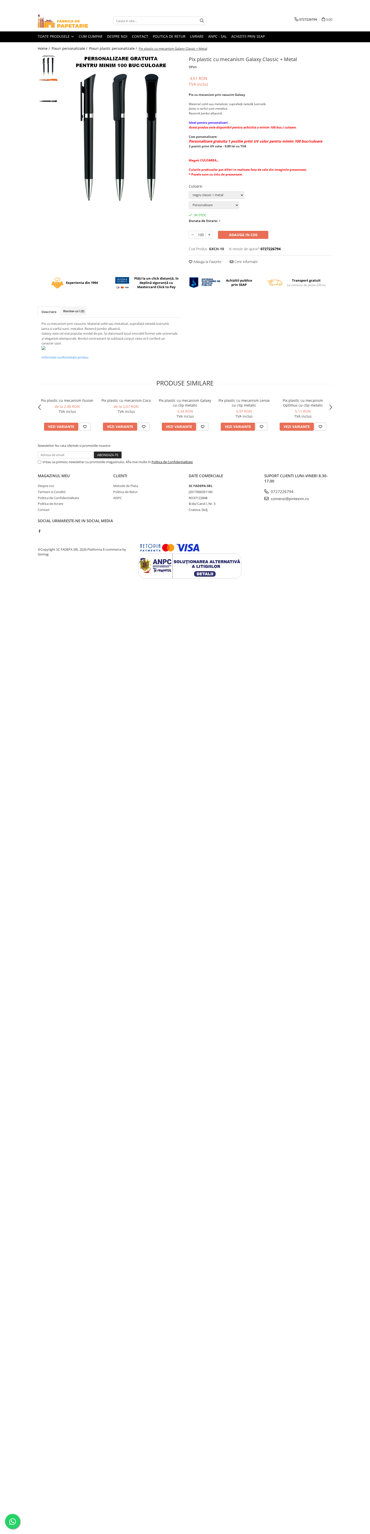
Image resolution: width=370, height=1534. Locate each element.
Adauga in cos (243, 234)
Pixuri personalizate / (70, 48)
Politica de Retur (125, 492)
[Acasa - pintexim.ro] (63, 21)
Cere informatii (245, 261)
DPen (193, 67)
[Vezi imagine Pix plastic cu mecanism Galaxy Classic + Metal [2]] (48, 101)
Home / (44, 48)
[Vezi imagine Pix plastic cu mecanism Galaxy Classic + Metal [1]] (48, 79)
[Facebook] (39, 531)
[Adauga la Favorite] (85, 427)
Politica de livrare (50, 503)
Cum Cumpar (90, 36)
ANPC (117, 498)
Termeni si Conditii (51, 492)
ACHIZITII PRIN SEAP (248, 36)
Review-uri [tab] (73, 311)
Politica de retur (169, 36)
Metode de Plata (125, 486)
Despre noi (117, 36)
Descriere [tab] (49, 312)
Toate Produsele (54, 36)
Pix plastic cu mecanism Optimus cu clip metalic (303, 403)
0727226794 (281, 491)
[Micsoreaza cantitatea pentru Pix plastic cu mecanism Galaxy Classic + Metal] (192, 235)
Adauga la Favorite (206, 261)
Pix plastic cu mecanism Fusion (67, 400)
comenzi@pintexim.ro (289, 498)
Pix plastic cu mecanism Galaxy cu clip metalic (185, 403)
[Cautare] (201, 21)
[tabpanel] (121, 130)
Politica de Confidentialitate (172, 462)
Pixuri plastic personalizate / (113, 48)
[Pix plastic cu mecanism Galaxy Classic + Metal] (121, 130)
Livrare (197, 36)
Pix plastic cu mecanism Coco (126, 400)
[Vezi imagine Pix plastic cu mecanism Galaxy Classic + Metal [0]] (48, 65)
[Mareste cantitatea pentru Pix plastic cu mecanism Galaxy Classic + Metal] (209, 235)
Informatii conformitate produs (65, 357)
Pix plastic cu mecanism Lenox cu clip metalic (244, 403)
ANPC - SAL (217, 36)
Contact (140, 36)
